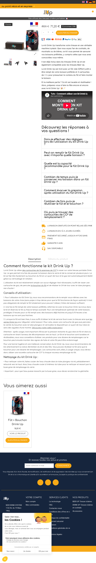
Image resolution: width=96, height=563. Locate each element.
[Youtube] (56, 482)
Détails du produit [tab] (58, 259)
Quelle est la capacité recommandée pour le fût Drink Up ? (66, 166)
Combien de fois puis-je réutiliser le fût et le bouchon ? (63, 202)
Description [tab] (34, 259)
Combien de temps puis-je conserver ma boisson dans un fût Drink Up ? (66, 179)
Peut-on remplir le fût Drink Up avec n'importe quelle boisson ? (64, 154)
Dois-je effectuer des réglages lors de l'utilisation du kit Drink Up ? (66, 142)
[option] (21, 40)
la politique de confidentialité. (77, 474)
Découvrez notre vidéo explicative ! (47, 328)
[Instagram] (48, 482)
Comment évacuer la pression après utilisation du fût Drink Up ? (66, 191)
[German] (90, 2)
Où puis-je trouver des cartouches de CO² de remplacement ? (58, 215)
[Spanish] (93, 2)
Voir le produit (18, 434)
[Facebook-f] (40, 482)
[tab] (67, 141)
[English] (83, 2)
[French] (86, 2)
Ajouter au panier (67, 33)
